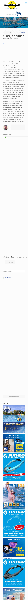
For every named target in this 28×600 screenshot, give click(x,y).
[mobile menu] (26, 3)
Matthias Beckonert (17, 127)
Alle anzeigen (22, 32)
